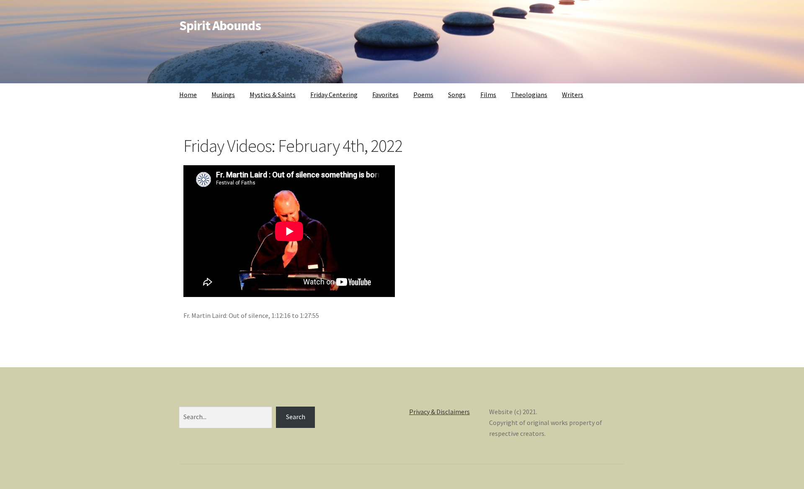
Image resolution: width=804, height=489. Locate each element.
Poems (423, 94)
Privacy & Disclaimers (439, 411)
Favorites (385, 94)
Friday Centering (334, 94)
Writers (572, 94)
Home (188, 94)
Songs (457, 94)
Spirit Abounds (220, 25)
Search (295, 416)
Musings (223, 94)
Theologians (529, 94)
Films (488, 94)
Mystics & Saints (273, 94)
